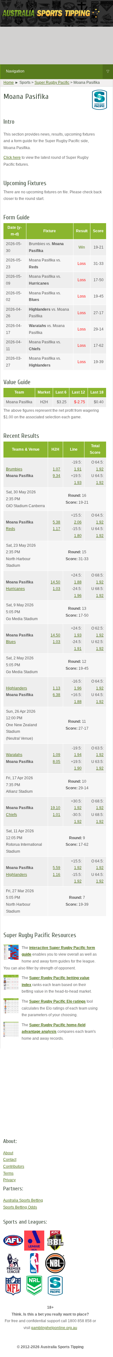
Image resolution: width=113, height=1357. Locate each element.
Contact (9, 1159)
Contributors (13, 1166)
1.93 (78, 482)
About (8, 1153)
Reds (10, 529)
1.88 (78, 582)
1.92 (100, 469)
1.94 (78, 755)
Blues (11, 642)
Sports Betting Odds (20, 1207)
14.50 (55, 582)
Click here (12, 157)
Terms (8, 1173)
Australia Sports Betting (23, 1200)
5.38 (56, 522)
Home (8, 82)
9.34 (56, 476)
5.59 (56, 868)
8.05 (56, 761)
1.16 (56, 874)
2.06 (78, 522)
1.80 (78, 536)
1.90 (78, 768)
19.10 (55, 808)
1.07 (56, 469)
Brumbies (14, 469)
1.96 (78, 595)
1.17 (56, 529)
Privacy (9, 1180)
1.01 (56, 815)
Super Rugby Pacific (52, 82)
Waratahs (14, 755)
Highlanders (16, 688)
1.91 (78, 469)
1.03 (56, 589)
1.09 (56, 755)
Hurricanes (15, 589)
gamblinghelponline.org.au (54, 1328)
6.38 (56, 695)
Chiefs (11, 815)
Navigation (57, 71)
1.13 (56, 688)
